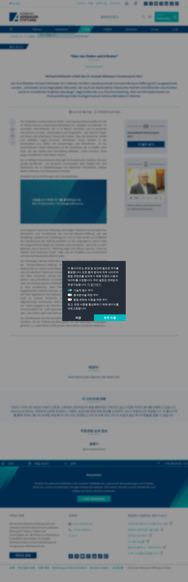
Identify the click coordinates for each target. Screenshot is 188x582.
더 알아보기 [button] (94, 284)
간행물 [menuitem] (85, 29)
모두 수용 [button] (110, 317)
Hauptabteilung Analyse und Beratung (94, 377)
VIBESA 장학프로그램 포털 (143, 529)
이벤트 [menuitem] (107, 29)
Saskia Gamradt (94, 66)
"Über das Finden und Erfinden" (71, 36)
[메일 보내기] (12, 136)
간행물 (31, 36)
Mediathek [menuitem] (61, 29)
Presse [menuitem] (155, 29)
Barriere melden (99, 567)
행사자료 (44, 36)
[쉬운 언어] (126, 3)
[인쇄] (12, 129)
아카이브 (115, 3)
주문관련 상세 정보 (108, 112)
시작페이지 (16, 36)
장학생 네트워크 (138, 535)
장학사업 (101, 3)
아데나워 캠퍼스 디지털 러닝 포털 (148, 523)
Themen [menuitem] (37, 29)
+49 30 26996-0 (81, 529)
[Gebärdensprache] (135, 3)
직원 (90, 3)
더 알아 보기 (146, 144)
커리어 (81, 3)
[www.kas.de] (23, 17)
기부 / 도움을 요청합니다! (143, 553)
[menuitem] (14, 29)
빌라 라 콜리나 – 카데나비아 (145, 547)
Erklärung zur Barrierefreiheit (69, 567)
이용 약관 (43, 567)
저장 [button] (78, 317)
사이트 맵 (117, 567)
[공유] (12, 142)
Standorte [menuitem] (131, 29)
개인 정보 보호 (26, 567)
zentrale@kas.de (82, 523)
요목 (12, 567)
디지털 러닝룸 (136, 541)
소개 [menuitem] (175, 29)
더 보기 (73, 535)
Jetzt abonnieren (94, 499)
